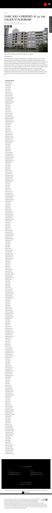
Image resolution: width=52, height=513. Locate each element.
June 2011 (7, 380)
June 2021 (7, 185)
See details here (8, 56)
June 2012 (7, 360)
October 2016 (8, 276)
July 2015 (7, 300)
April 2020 (7, 207)
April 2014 (7, 325)
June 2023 (8, 146)
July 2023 (7, 144)
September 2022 (9, 160)
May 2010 (7, 401)
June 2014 (7, 321)
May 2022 (7, 167)
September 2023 (9, 141)
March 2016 (8, 287)
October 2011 (8, 373)
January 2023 (8, 154)
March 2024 (8, 131)
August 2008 (8, 435)
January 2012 (8, 369)
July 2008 (7, 437)
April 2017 (7, 266)
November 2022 (9, 157)
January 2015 (8, 310)
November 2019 (9, 216)
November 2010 (9, 391)
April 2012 (7, 364)
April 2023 (7, 149)
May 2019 (7, 225)
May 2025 (7, 108)
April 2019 (7, 227)
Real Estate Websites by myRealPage (39, 490)
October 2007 (8, 452)
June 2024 (8, 126)
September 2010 (9, 395)
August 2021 (8, 181)
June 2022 (8, 165)
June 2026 (8, 87)
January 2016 (8, 290)
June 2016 (7, 282)
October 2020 (8, 198)
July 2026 (7, 85)
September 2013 (9, 336)
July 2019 (7, 222)
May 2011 (7, 382)
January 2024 (8, 134)
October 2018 (8, 237)
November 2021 (9, 177)
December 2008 (9, 429)
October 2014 (8, 315)
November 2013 (9, 333)
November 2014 (9, 313)
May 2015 (7, 303)
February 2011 (8, 386)
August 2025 (8, 103)
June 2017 (7, 263)
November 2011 (9, 372)
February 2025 (9, 113)
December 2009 (9, 409)
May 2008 (7, 440)
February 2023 (9, 152)
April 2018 (7, 247)
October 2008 (8, 432)
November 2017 (9, 255)
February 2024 (9, 133)
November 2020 (9, 196)
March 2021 (8, 190)
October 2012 (8, 354)
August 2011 (8, 377)
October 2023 (8, 139)
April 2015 (7, 305)
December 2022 (9, 155)
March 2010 (8, 404)
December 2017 (9, 253)
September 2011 (9, 375)
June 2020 (8, 204)
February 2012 (9, 367)
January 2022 (8, 173)
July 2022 (7, 164)
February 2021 (9, 191)
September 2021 (9, 180)
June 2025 (8, 107)
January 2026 (8, 95)
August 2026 (8, 84)
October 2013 (8, 334)
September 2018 (9, 238)
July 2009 (7, 417)
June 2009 (8, 419)
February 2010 (9, 406)
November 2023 (9, 137)
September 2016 (9, 277)
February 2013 (9, 347)
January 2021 (8, 193)
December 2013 (9, 331)
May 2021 (7, 186)
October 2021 (8, 178)
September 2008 (9, 434)
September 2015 (9, 297)
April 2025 (7, 110)
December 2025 (9, 97)
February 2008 (9, 445)
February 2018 (9, 250)
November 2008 (9, 430)
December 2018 (9, 233)
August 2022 (8, 162)
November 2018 (9, 235)
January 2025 (8, 115)
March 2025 (8, 111)
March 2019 (8, 229)
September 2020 (9, 199)
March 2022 (8, 170)
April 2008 (8, 442)
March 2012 (8, 365)
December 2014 (9, 312)
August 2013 (8, 338)
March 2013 (8, 346)
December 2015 (9, 292)
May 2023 (7, 147)
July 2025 (7, 105)
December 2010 (9, 390)
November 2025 (9, 98)
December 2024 (9, 116)
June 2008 (8, 439)
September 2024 (9, 121)
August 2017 (8, 260)
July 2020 (7, 203)
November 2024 (9, 118)
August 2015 (8, 299)
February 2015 (8, 308)
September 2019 (9, 219)
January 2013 (8, 349)
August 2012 (8, 357)
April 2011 (7, 383)
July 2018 (7, 242)
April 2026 (7, 90)
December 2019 (9, 214)
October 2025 (8, 100)
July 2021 (7, 183)
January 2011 (8, 388)
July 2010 (7, 398)
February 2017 (9, 269)
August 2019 (8, 221)
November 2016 (9, 274)
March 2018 (8, 248)
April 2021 (7, 188)
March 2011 (8, 385)
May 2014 (7, 323)
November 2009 (9, 411)
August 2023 (8, 142)
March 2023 (8, 151)
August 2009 (8, 416)
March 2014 (8, 326)
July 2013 (7, 339)
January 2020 (8, 212)
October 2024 (8, 120)
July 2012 (7, 359)
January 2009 (8, 427)
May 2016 (7, 284)
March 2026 (8, 92)
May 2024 (7, 128)
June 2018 (7, 243)
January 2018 (8, 251)
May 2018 (7, 245)
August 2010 (8, 396)
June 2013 (7, 341)
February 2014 (9, 328)
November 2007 (9, 450)
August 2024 (8, 123)
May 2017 (7, 264)
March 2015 (8, 307)
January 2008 (8, 447)
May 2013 (7, 343)
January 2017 (8, 271)
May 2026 (7, 89)
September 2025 (9, 102)
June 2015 (7, 302)
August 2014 (8, 318)
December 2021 (9, 175)
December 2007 (9, 448)
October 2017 (8, 256)
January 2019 (8, 232)
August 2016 (8, 279)
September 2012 (9, 356)
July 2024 (7, 125)
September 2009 (9, 414)
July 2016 (7, 281)
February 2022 (9, 172)
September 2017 (9, 258)
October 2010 (8, 393)
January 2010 (8, 408)
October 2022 (8, 159)
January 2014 (8, 329)
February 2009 (9, 426)
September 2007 (9, 453)
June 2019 (7, 224)
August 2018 (8, 240)
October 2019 (8, 217)
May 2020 (7, 206)
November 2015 (9, 294)
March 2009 (8, 424)
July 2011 (7, 378)
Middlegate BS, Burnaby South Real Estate (17, 23)
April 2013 (7, 344)
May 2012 (7, 362)
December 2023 (9, 136)
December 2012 (9, 351)
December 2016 (9, 273)
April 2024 (7, 129)
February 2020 (9, 211)
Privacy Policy (28, 490)
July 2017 (7, 261)
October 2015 (8, 295)
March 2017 (8, 268)
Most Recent (8, 82)
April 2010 (7, 403)
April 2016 (7, 286)
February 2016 (8, 289)
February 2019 (9, 230)
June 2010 (7, 399)
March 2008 (8, 443)
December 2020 (9, 194)
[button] (45, 4)
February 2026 (9, 94)
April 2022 (7, 168)
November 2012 (9, 352)
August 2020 (8, 201)
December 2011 (9, 370)
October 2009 (8, 413)
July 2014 (7, 320)
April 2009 (7, 422)
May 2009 (7, 421)
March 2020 (8, 209)
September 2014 (9, 317)
